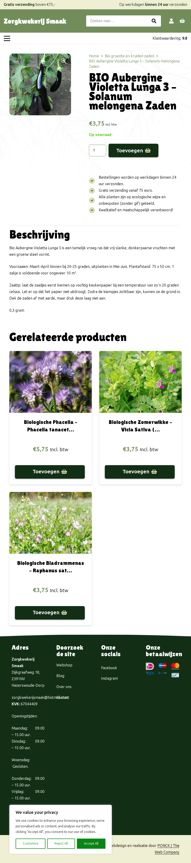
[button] (7, 38)
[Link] (171, 21)
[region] (60, 829)
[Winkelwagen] (182, 21)
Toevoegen (129, 150)
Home (94, 56)
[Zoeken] (154, 21)
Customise (30, 844)
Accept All (91, 844)
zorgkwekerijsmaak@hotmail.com (40, 697)
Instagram (109, 678)
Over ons (64, 687)
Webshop (64, 665)
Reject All (61, 844)
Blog (60, 676)
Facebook (109, 668)
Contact (62, 697)
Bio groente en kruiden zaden (129, 56)
